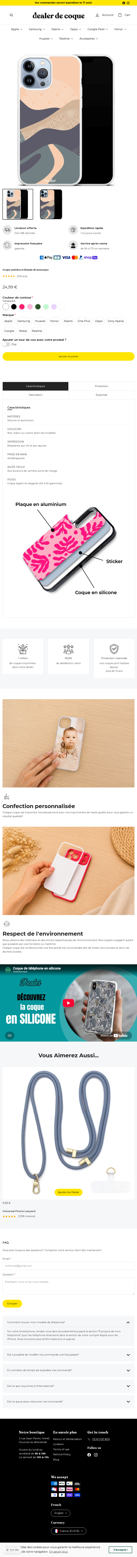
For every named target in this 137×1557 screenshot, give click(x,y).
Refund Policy (62, 1454)
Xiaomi (56, 29)
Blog (56, 1459)
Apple (15, 29)
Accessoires (87, 38)
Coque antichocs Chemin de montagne (26, 269)
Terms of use (61, 1449)
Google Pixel (96, 29)
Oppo (74, 29)
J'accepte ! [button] (120, 1549)
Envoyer (12, 1303)
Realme (64, 38)
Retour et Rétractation (67, 1439)
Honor (119, 29)
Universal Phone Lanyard (19, 1211)
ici (73, 1339)
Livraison (58, 1444)
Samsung (35, 29)
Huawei (44, 38)
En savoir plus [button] (58, 1551)
